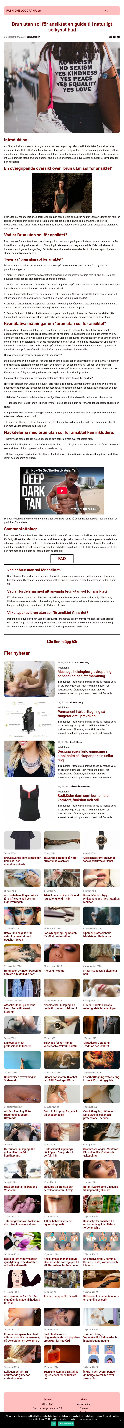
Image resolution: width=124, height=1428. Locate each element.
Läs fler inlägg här (62, 641)
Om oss (84, 1408)
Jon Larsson (33, 36)
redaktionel (114, 36)
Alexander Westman (80, 786)
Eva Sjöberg (76, 742)
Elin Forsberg (76, 702)
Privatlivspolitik (66, 1424)
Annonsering (84, 1404)
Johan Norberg (82, 662)
